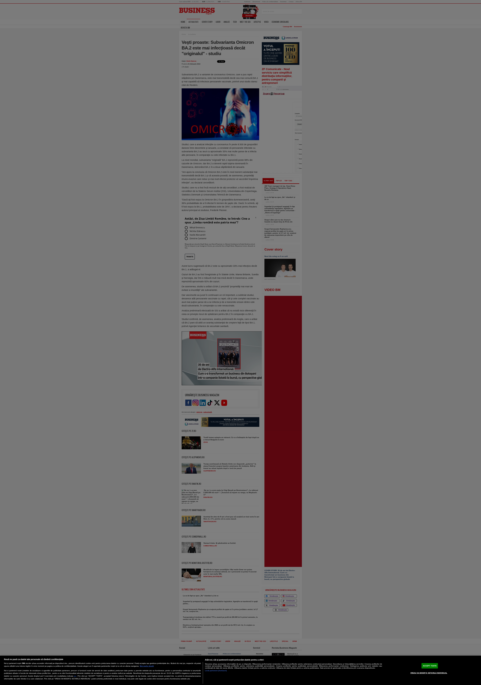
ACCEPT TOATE (430, 666)
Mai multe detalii (147, 666)
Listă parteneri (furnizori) (216, 671)
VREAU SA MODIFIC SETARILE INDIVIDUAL (428, 673)
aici (75, 676)
